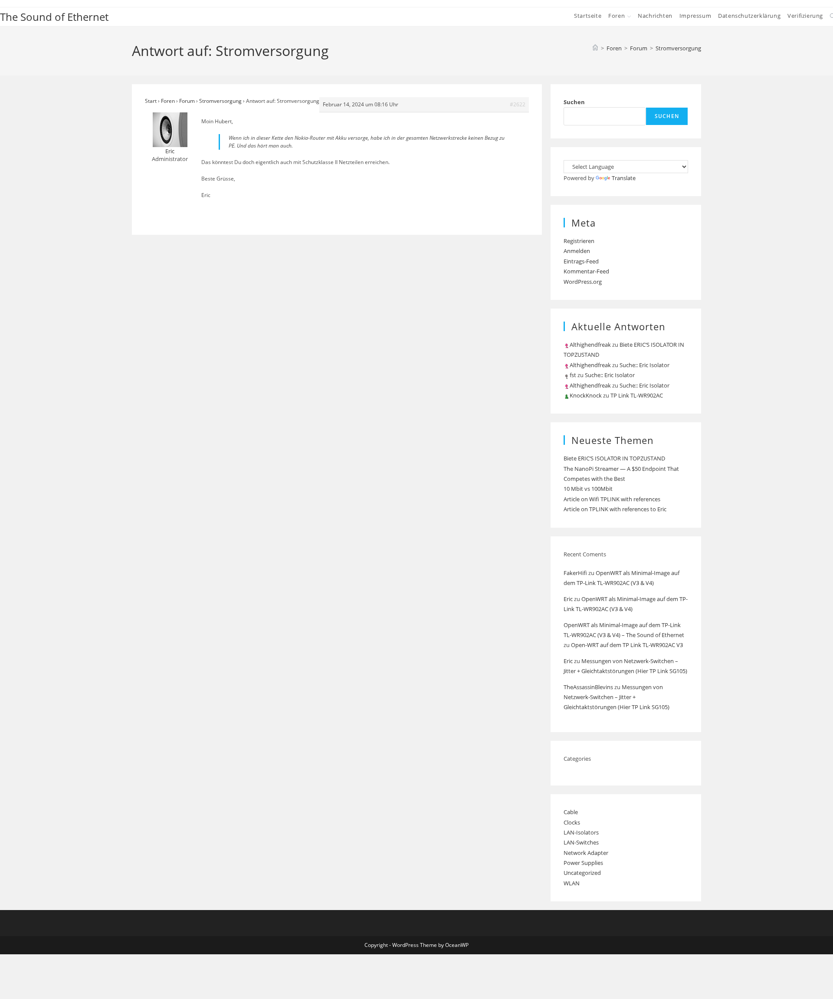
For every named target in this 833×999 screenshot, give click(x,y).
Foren (168, 101)
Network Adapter (586, 853)
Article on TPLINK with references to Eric (615, 509)
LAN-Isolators (581, 832)
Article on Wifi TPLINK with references (612, 499)
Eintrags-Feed (581, 261)
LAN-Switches (581, 842)
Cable (571, 812)
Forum (187, 101)
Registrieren (579, 241)
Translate (624, 178)
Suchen (574, 102)
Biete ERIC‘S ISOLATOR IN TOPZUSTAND (614, 458)
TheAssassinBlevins (588, 687)
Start (151, 101)
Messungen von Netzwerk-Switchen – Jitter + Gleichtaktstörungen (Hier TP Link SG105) (616, 697)
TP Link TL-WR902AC (636, 395)
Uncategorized (582, 873)
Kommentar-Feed (586, 271)
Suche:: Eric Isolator (644, 365)
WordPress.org (583, 282)
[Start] (595, 48)
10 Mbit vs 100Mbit (588, 489)
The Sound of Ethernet (54, 17)
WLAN (572, 883)
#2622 (517, 104)
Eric (568, 599)
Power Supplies (583, 863)
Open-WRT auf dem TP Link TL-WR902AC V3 (627, 645)
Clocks (572, 822)
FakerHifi (575, 573)
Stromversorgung (678, 48)
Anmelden (577, 251)
